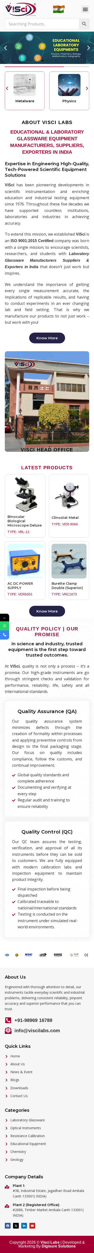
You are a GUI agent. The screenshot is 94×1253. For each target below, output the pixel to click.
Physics (69, 101)
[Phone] (4, 635)
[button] (85, 9)
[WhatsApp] (4, 625)
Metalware (24, 101)
